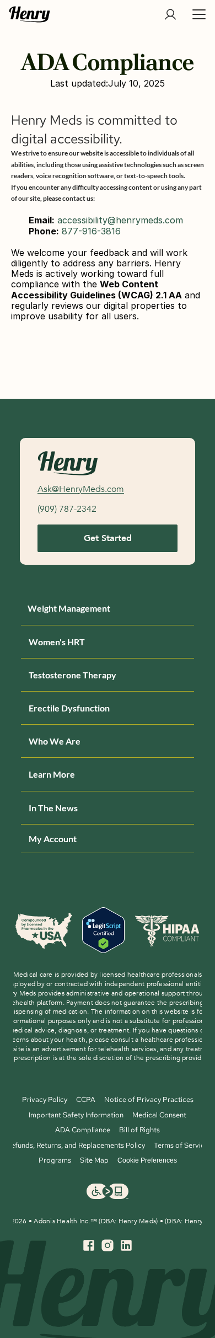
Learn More (52, 774)
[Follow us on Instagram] (107, 1245)
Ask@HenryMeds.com (80, 489)
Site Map (94, 1160)
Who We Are (54, 741)
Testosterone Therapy (72, 675)
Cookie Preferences (147, 1160)
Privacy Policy (44, 1099)
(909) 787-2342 (66, 509)
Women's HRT (57, 641)
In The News (53, 807)
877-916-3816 (91, 231)
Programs (55, 1160)
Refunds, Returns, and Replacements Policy (76, 1145)
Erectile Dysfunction (69, 708)
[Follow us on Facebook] (89, 1245)
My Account (53, 838)
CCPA (85, 1099)
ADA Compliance (82, 1129)
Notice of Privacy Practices (149, 1099)
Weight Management (69, 608)
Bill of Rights (139, 1129)
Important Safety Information (76, 1115)
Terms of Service (181, 1145)
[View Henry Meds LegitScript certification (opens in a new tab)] (103, 931)
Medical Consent (159, 1115)
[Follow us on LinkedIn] (126, 1245)
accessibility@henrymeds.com (120, 220)
